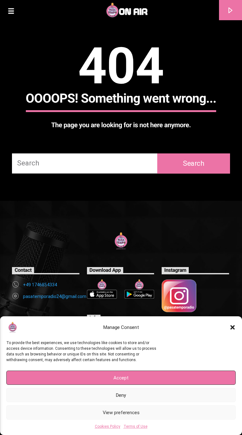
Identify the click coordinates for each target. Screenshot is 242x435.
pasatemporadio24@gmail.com (54, 296)
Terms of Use (135, 426)
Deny (121, 395)
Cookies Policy (107, 426)
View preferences (121, 412)
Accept (121, 378)
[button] (232, 327)
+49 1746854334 (40, 284)
